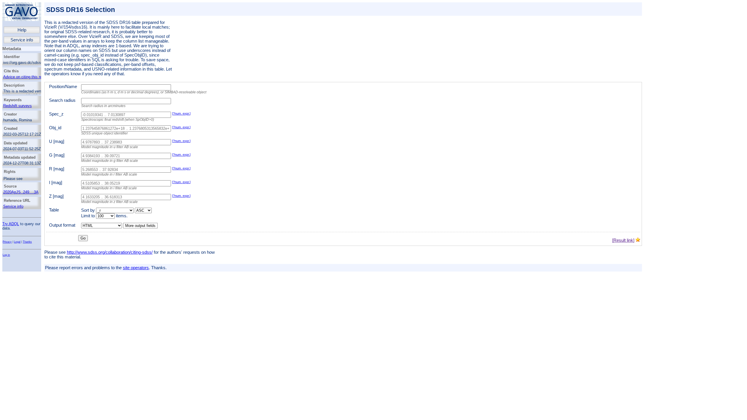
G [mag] (56, 155)
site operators (136, 267)
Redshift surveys (17, 106)
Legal (17, 241)
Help (22, 30)
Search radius (62, 100)
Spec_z (56, 114)
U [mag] (56, 141)
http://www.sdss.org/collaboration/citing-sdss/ (110, 252)
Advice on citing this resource (28, 77)
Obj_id (55, 127)
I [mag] (55, 182)
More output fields (140, 225)
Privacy (7, 241)
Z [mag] (56, 196)
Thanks (27, 241)
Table (54, 210)
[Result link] (623, 240)
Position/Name (63, 86)
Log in (6, 254)
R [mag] (56, 169)
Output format (62, 225)
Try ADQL (10, 224)
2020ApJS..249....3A (21, 192)
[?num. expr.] (181, 113)
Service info (22, 40)
